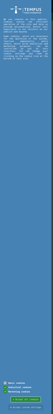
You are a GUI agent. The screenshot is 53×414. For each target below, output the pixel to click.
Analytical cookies (20, 387)
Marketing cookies (19, 391)
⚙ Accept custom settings (25, 407)
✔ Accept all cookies (26, 399)
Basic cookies (16, 383)
